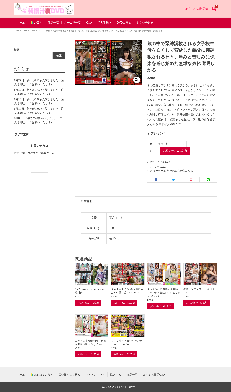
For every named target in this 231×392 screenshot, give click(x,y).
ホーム (21, 22)
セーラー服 (159, 170)
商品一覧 (53, 22)
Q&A (89, 22)
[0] (214, 9)
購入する (115, 374)
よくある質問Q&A (154, 374)
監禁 (190, 170)
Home (16, 31)
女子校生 (182, 170)
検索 (16, 49)
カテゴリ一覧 (72, 22)
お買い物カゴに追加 (175, 150)
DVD (40, 31)
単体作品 (171, 170)
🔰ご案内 (36, 22)
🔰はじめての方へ (42, 374)
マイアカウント (95, 374)
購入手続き (104, 22)
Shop (25, 31)
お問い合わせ (145, 22)
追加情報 (86, 201)
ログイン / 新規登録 (196, 8)
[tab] (146, 201)
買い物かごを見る (69, 374)
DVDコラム (124, 22)
